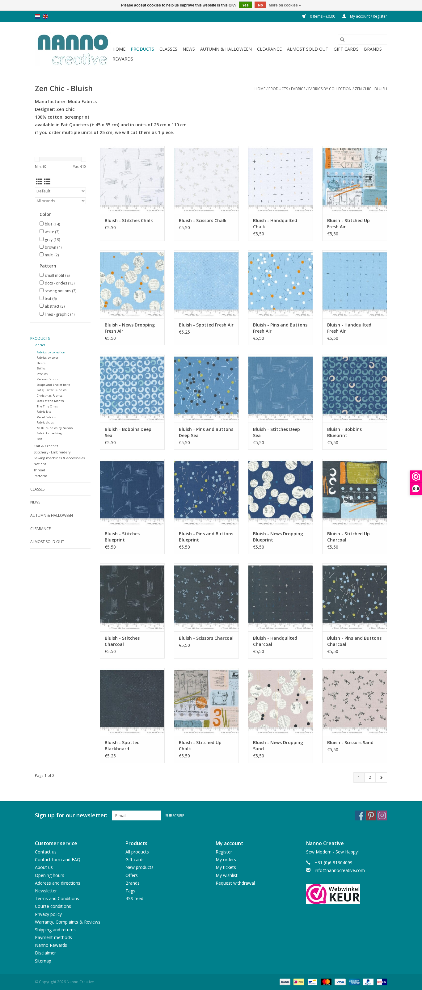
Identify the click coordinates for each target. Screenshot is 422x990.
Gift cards (346, 49)
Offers (131, 875)
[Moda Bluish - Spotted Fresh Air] (206, 284)
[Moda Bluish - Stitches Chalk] (132, 180)
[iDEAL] (298, 981)
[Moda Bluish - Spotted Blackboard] (132, 702)
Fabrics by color (47, 358)
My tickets (226, 867)
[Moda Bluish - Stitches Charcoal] (132, 597)
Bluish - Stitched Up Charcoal (348, 537)
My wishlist (227, 875)
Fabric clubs (45, 422)
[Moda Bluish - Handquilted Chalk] (280, 180)
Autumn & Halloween (226, 49)
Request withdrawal (235, 883)
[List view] (47, 181)
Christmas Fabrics (49, 396)
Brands (373, 49)
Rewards (122, 59)
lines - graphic (59, 314)
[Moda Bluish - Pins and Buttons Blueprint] (206, 493)
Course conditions (53, 906)
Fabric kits (44, 412)
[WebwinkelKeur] (346, 894)
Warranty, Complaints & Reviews (67, 922)
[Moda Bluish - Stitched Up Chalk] (206, 702)
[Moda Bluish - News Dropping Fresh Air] (132, 284)
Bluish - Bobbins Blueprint (344, 432)
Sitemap (43, 961)
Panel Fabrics (46, 417)
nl (37, 16)
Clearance (269, 49)
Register (224, 852)
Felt (39, 439)
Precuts (42, 374)
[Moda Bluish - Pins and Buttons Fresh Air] (280, 284)
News (189, 49)
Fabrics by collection (330, 88)
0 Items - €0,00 (322, 16)
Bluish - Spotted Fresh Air (206, 325)
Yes (245, 5)
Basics (41, 363)
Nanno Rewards (51, 945)
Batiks (41, 368)
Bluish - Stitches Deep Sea (276, 432)
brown (53, 247)
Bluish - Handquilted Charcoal (275, 641)
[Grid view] (39, 181)
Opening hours (49, 875)
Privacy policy (48, 914)
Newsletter (46, 891)
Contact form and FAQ (57, 859)
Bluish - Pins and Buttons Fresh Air (280, 328)
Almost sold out (307, 49)
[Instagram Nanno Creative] (382, 815)
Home (118, 49)
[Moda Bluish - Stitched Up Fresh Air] (354, 180)
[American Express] (354, 981)
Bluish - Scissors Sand (350, 742)
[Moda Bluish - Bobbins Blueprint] (354, 389)
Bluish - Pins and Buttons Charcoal (354, 641)
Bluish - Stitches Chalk (129, 220)
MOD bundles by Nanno (55, 428)
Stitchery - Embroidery (52, 452)
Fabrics (298, 88)
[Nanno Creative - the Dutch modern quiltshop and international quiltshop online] (73, 49)
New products (139, 867)
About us (44, 867)
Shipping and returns (55, 930)
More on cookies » (285, 5)
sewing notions (60, 290)
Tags (130, 891)
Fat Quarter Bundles (51, 390)
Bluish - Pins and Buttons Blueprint (206, 537)
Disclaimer (45, 953)
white (52, 231)
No (260, 5)
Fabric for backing (49, 433)
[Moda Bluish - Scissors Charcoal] (206, 597)
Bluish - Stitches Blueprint (122, 537)
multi (52, 255)
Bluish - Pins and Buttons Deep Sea (206, 432)
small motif (57, 275)
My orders (226, 859)
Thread (39, 470)
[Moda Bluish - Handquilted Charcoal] (280, 597)
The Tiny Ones (47, 406)
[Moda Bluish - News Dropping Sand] (280, 702)
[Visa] (339, 981)
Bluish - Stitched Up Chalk (200, 745)
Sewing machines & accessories (59, 458)
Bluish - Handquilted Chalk (275, 223)
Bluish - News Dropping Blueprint (278, 537)
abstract (55, 306)
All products (137, 852)
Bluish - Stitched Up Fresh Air (348, 223)
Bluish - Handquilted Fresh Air (349, 328)
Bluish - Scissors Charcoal (206, 638)
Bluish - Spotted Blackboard (122, 745)
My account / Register (368, 16)
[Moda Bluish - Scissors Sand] (354, 702)
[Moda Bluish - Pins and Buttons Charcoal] (354, 597)
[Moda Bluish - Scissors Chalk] (206, 180)
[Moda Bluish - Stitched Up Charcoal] (354, 493)
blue (52, 224)
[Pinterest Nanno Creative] (371, 815)
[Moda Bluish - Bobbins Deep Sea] (132, 389)
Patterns (40, 476)
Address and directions (57, 883)
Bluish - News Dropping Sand (278, 745)
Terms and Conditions (57, 898)
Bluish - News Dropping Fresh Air (130, 328)
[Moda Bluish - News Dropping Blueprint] (280, 493)
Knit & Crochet (46, 446)
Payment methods (53, 937)
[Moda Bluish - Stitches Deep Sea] (280, 389)
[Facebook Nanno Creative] (360, 815)
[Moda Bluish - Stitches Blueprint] (132, 493)
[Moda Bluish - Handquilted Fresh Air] (354, 284)
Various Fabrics (47, 379)
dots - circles (59, 283)
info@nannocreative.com (340, 870)
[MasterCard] (325, 981)
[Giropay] (380, 981)
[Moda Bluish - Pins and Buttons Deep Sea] (206, 389)
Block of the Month (50, 401)
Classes (168, 49)
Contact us (46, 852)
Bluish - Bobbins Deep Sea (128, 432)
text (51, 298)
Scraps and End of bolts (53, 385)
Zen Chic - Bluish (371, 88)
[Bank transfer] (284, 981)
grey (52, 239)
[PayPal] (367, 981)
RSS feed (134, 898)
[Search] (342, 39)
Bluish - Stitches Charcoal (122, 641)
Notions (40, 463)
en (45, 16)
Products (142, 49)
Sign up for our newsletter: (71, 815)
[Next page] (381, 777)
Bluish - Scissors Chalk (202, 220)
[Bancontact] (312, 981)
